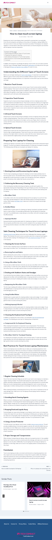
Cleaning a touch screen (9, 234)
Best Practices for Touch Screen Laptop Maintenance (17, 58)
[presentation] (38, 489)
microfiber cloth (19, 201)
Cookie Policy (32, 524)
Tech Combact (8, 489)
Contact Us (14, 524)
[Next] (48, 496)
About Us (6, 524)
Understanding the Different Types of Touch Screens (17, 53)
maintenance (31, 65)
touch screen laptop (26, 75)
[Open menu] (48, 2)
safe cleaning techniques (34, 237)
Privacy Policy (23, 524)
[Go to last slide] (4, 496)
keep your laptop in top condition (19, 67)
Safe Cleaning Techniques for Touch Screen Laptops (17, 56)
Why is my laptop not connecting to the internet (40, 468)
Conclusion (7, 60)
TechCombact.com (28, 536)
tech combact (23, 36)
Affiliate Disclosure (43, 524)
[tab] (23, 511)
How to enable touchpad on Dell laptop (11, 467)
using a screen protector (37, 424)
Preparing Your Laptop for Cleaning (13, 55)
